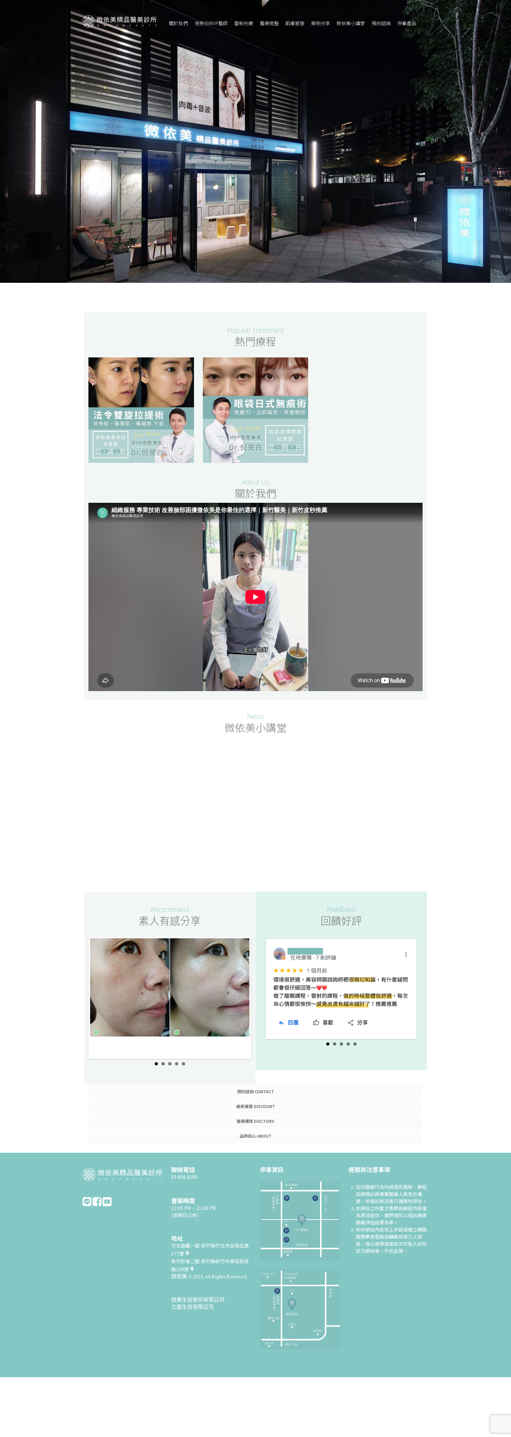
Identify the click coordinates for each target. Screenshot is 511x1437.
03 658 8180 (184, 1162)
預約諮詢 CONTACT (255, 1077)
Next (259, 987)
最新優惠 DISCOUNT (255, 1092)
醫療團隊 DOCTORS (255, 1107)
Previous (81, 987)
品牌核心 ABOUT (255, 1122)
